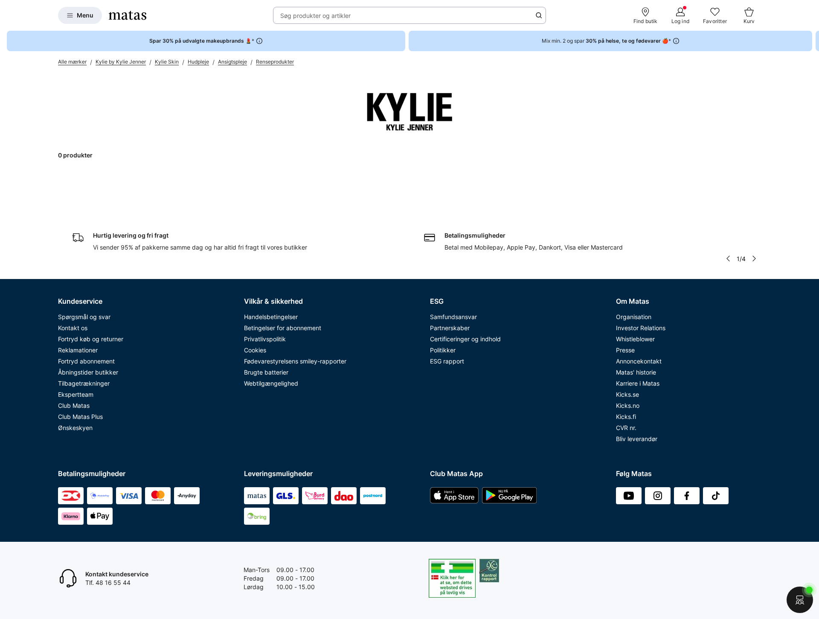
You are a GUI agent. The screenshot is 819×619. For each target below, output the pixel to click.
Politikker (443, 350)
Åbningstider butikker (88, 372)
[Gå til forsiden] (127, 15)
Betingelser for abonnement (282, 327)
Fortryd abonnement (86, 361)
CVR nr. (626, 427)
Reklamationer (78, 350)
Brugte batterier (266, 372)
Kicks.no (627, 405)
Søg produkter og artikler (315, 15)
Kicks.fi (626, 416)
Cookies (255, 350)
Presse (625, 350)
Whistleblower (635, 339)
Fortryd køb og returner (90, 339)
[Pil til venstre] (728, 258)
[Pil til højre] (812, 41)
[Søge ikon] (539, 15)
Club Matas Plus (80, 416)
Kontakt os (72, 327)
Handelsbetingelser (271, 316)
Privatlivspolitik (265, 339)
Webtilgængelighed (271, 383)
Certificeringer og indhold (465, 339)
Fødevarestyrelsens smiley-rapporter (295, 361)
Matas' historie (636, 372)
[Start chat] (800, 600)
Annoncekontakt (639, 361)
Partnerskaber (450, 327)
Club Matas (74, 405)
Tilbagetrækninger (84, 383)
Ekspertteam (75, 394)
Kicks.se (627, 394)
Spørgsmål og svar (84, 316)
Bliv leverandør (636, 438)
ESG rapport (447, 361)
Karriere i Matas (637, 383)
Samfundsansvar (453, 316)
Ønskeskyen (75, 427)
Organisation (633, 316)
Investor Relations (640, 327)
